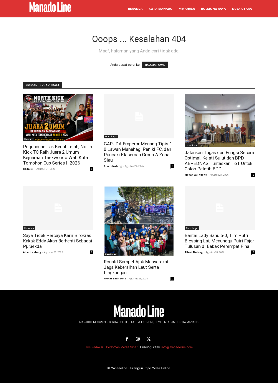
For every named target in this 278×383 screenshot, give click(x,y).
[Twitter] (148, 339)
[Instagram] (137, 339)
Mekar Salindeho (196, 174)
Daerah (28, 139)
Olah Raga (111, 136)
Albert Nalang (113, 166)
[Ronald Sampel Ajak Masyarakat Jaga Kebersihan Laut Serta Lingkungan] (139, 221)
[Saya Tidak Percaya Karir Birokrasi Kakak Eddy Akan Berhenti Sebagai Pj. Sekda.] (58, 208)
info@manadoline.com (177, 347)
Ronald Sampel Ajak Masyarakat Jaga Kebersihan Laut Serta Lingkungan (136, 267)
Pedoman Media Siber (121, 347)
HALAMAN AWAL (155, 64)
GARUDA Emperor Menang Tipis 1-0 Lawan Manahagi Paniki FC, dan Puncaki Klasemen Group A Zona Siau (139, 152)
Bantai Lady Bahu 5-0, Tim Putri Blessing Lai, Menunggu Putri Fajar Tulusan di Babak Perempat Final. (219, 241)
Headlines (191, 145)
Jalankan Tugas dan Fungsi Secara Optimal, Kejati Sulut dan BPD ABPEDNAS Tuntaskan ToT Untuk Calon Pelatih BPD (219, 160)
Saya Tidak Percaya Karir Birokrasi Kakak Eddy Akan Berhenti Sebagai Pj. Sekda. (58, 241)
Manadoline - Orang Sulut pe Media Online (140, 368)
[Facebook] (126, 339)
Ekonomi (29, 228)
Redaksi (28, 168)
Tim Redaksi (94, 347)
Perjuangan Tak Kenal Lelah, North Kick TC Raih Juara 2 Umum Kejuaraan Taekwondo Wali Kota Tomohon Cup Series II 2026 (57, 155)
